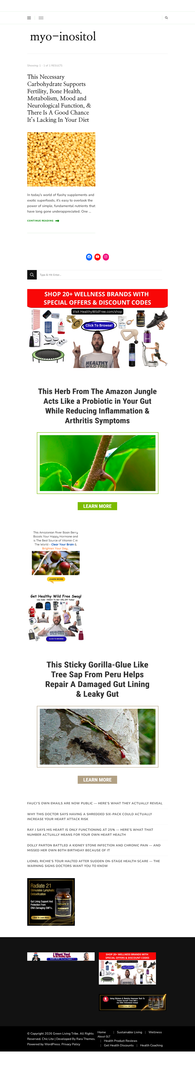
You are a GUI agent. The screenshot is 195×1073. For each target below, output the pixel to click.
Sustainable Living (129, 1032)
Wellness (155, 1032)
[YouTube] (97, 257)
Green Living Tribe (65, 1034)
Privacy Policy (71, 1044)
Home (102, 1032)
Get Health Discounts (119, 1045)
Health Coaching (151, 1045)
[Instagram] (106, 257)
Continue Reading (40, 220)
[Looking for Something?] (99, 275)
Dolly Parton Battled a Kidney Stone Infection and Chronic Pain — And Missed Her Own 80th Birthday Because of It (94, 847)
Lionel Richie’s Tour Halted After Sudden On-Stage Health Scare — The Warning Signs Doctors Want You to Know (93, 863)
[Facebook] (89, 257)
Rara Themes (85, 1039)
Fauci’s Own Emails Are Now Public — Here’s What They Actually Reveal (95, 803)
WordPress (52, 1044)
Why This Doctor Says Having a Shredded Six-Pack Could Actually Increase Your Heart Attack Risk (89, 816)
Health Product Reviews (120, 1041)
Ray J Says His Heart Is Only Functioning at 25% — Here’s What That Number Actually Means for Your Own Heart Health (90, 832)
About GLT (104, 1036)
